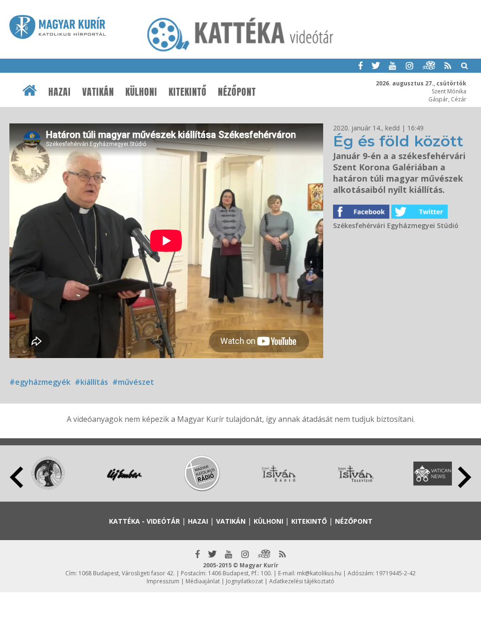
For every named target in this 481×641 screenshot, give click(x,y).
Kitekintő (188, 92)
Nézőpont (237, 92)
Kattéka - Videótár (144, 521)
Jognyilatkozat (244, 581)
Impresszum (163, 581)
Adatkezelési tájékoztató (301, 581)
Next (465, 477)
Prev (16, 477)
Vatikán (98, 92)
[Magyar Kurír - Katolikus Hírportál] (240, 51)
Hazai (59, 92)
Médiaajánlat (203, 581)
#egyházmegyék (39, 382)
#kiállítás (91, 382)
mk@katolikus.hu (319, 573)
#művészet (133, 382)
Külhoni (141, 92)
